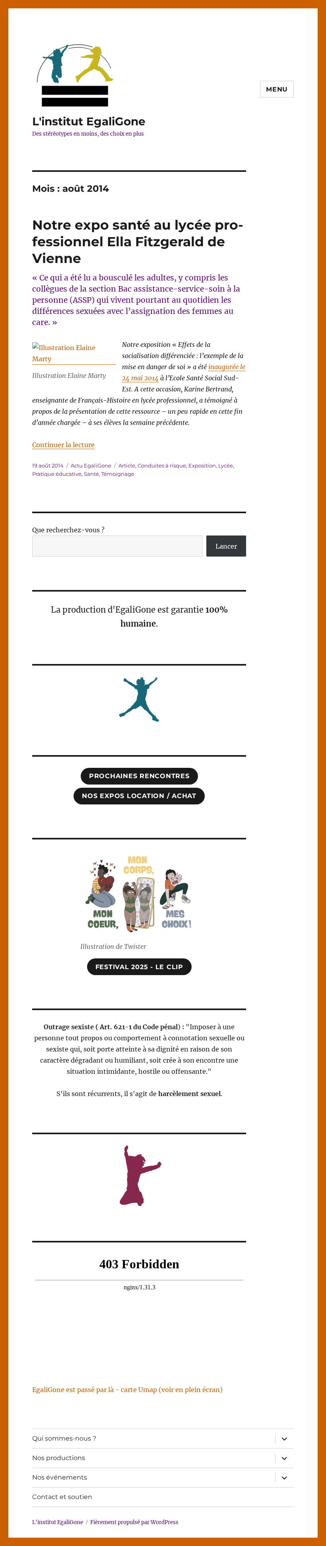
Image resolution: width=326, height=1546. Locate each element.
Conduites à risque (162, 465)
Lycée (225, 465)
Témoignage (117, 474)
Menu (277, 89)
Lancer (226, 546)
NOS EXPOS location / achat (139, 796)
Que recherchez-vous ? (68, 530)
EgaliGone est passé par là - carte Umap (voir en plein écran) (127, 1390)
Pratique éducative (57, 474)
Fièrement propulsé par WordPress (134, 1522)
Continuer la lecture (63, 445)
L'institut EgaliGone (89, 121)
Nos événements (59, 1477)
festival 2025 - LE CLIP (139, 967)
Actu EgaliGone (91, 465)
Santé (91, 474)
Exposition (202, 465)
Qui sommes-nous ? (64, 1438)
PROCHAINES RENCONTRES (139, 776)
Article (126, 465)
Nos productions (58, 1458)
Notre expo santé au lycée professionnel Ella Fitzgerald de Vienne (137, 241)
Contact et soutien (62, 1497)
